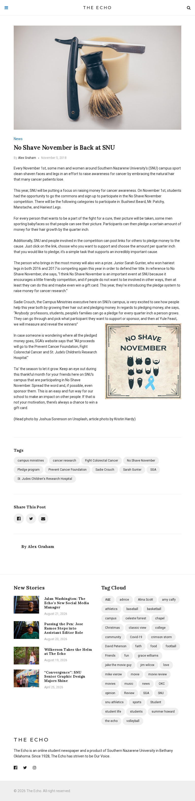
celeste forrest (135, 618)
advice (124, 599)
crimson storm (161, 637)
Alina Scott (145, 599)
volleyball (132, 721)
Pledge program (29, 469)
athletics (111, 609)
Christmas (112, 628)
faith (138, 646)
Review (129, 693)
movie (135, 674)
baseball (132, 609)
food (154, 646)
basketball (154, 609)
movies (110, 683)
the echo (111, 721)
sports (137, 702)
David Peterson (115, 646)
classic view (137, 628)
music (128, 683)
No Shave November (141, 460)
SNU (161, 693)
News (18, 139)
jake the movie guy (118, 665)
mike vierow (113, 674)
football (171, 646)
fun (126, 655)
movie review (157, 674)
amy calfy (169, 599)
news (146, 683)
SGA (153, 469)
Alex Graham (27, 158)
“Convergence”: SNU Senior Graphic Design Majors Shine (64, 676)
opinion (110, 693)
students (136, 711)
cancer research (64, 460)
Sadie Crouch (104, 469)
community (113, 637)
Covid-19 (136, 637)
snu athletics (114, 702)
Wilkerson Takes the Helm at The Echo (68, 651)
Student (155, 702)
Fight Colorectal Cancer (101, 460)
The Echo (97, 7)
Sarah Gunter (132, 469)
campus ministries (31, 460)
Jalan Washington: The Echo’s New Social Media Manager (66, 602)
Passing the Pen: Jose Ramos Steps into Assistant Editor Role (63, 628)
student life (113, 711)
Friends (110, 655)
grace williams (148, 655)
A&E (108, 599)
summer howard (163, 711)
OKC (162, 683)
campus (111, 618)
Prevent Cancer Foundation (67, 469)
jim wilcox (147, 665)
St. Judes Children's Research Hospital (45, 479)
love (166, 665)
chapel (160, 618)
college (160, 628)
